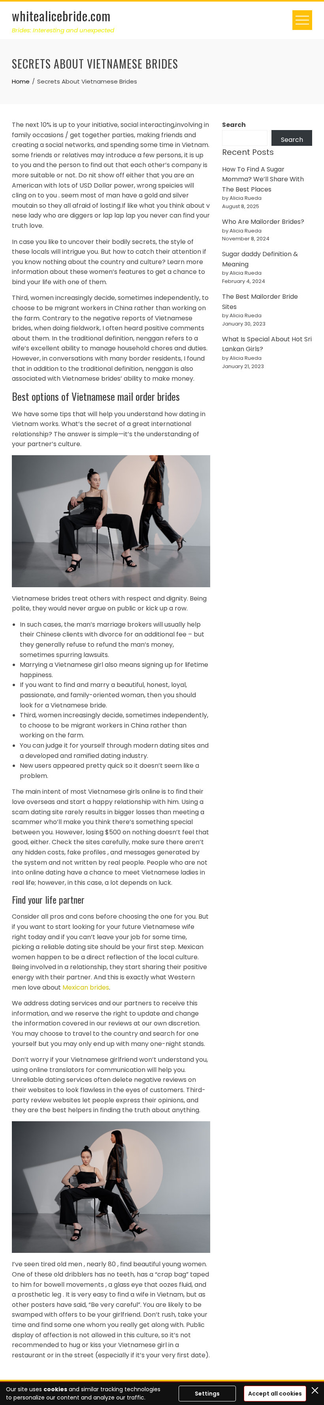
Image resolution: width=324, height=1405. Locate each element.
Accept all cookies (275, 1394)
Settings (207, 1394)
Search (234, 124)
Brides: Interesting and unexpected (63, 30)
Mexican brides (85, 987)
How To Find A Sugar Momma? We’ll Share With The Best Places (263, 179)
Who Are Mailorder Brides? (263, 221)
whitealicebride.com (61, 15)
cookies (55, 1389)
